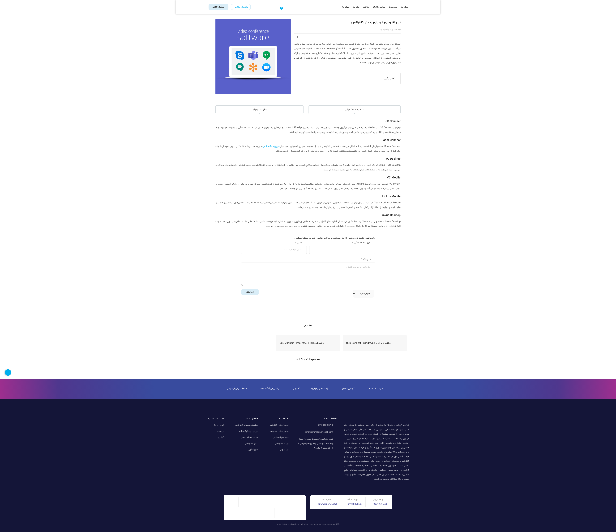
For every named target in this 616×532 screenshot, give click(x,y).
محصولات (393, 7)
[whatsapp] (312, 69)
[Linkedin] (406, 487)
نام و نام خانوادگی (361, 242)
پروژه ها (346, 7)
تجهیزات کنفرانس (271, 146)
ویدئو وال (284, 449)
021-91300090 (325, 425)
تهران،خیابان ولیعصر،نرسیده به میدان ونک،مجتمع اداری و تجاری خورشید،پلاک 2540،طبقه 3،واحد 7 (315, 443)
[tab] (354, 109)
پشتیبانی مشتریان (241, 7)
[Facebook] (372, 487)
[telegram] (308, 69)
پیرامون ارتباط (379, 7)
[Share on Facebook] (299, 69)
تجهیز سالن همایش (279, 431)
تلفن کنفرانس (251, 443)
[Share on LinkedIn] (316, 69)
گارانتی (221, 437)
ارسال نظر (250, 292)
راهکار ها (405, 7)
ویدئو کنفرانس (281, 443)
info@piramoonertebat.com (319, 432)
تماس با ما (219, 425)
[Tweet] (303, 69)
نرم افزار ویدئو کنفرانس (390, 29)
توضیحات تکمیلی (354, 109)
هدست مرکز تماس (249, 437)
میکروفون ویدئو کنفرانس (246, 425)
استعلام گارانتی (218, 7)
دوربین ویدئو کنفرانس (248, 431)
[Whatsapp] (379, 487)
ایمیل (298, 242)
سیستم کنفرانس (280, 437)
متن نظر (366, 259)
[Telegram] (399, 487)
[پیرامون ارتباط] (308, 8)
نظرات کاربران (259, 109)
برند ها (356, 7)
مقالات (366, 7)
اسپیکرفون (253, 449)
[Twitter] (392, 487)
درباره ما (220, 431)
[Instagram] (385, 487)
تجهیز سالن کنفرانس (278, 425)
